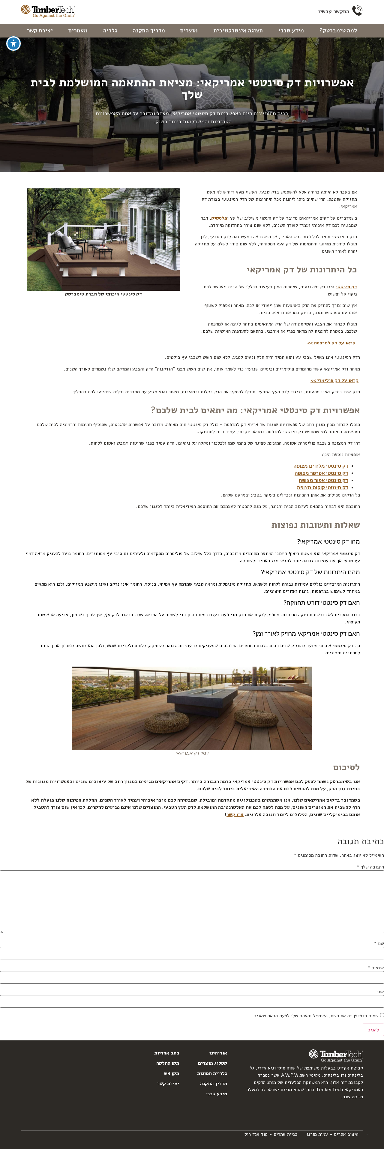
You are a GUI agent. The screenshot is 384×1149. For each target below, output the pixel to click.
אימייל (376, 967)
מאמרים (78, 30)
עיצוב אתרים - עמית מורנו (332, 1134)
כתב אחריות (166, 1053)
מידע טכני (291, 30)
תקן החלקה (167, 1063)
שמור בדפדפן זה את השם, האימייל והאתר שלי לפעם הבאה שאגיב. (315, 1015)
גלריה (110, 30)
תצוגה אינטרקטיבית (238, 30)
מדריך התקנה (149, 30)
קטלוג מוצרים (212, 1063)
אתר (380, 991)
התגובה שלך (370, 867)
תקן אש (171, 1073)
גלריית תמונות (212, 1073)
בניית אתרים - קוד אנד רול (271, 1134)
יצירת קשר (40, 30)
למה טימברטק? (338, 30)
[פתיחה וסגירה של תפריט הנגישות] (13, 43)
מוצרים (189, 30)
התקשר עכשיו (333, 11)
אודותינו (218, 1053)
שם (379, 943)
